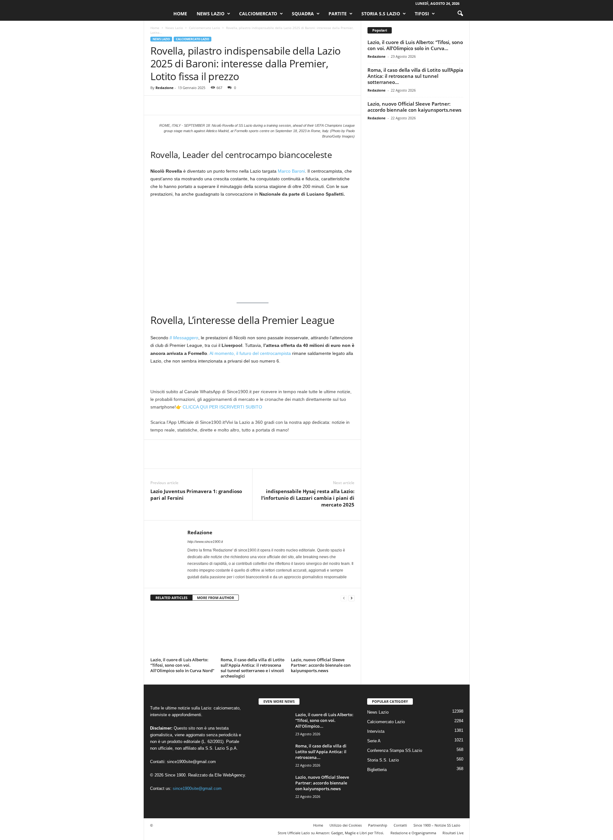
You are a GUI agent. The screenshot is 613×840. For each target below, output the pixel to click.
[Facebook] (156, 105)
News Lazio (210, 14)
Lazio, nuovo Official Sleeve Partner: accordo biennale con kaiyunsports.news (321, 665)
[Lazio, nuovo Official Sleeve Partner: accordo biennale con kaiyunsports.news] (323, 631)
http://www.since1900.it (205, 542)
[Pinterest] (186, 105)
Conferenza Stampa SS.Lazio (394, 750)
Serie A (374, 741)
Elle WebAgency (230, 775)
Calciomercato (258, 14)
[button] (460, 14)
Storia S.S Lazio (380, 14)
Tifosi (422, 14)
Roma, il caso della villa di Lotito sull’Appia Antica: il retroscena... (320, 751)
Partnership (377, 825)
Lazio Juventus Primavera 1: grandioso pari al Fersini (196, 494)
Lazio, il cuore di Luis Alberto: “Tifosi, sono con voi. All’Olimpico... (324, 720)
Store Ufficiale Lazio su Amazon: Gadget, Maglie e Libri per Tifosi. (331, 832)
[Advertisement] (252, 250)
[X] (171, 105)
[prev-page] (344, 598)
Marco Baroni (291, 171)
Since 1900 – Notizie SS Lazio (436, 825)
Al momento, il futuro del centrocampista (250, 353)
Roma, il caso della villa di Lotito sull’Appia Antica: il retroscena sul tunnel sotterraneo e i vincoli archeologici (252, 668)
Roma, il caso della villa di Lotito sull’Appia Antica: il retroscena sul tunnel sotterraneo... (415, 76)
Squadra (303, 14)
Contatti (400, 825)
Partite (338, 14)
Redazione (164, 87)
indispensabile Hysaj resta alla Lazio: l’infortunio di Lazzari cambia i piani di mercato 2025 (307, 498)
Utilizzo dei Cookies (345, 825)
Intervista (375, 731)
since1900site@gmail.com (191, 761)
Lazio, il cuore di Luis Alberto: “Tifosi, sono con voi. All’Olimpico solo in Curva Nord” (182, 665)
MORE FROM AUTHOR (215, 597)
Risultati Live (453, 832)
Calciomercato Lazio (204, 28)
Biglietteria (377, 769)
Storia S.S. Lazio (383, 760)
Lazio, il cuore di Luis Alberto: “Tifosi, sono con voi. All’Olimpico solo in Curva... (415, 45)
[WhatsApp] (200, 105)
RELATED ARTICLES (171, 597)
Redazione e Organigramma (413, 832)
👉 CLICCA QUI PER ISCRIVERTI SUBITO (219, 406)
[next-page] (351, 598)
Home (180, 14)
